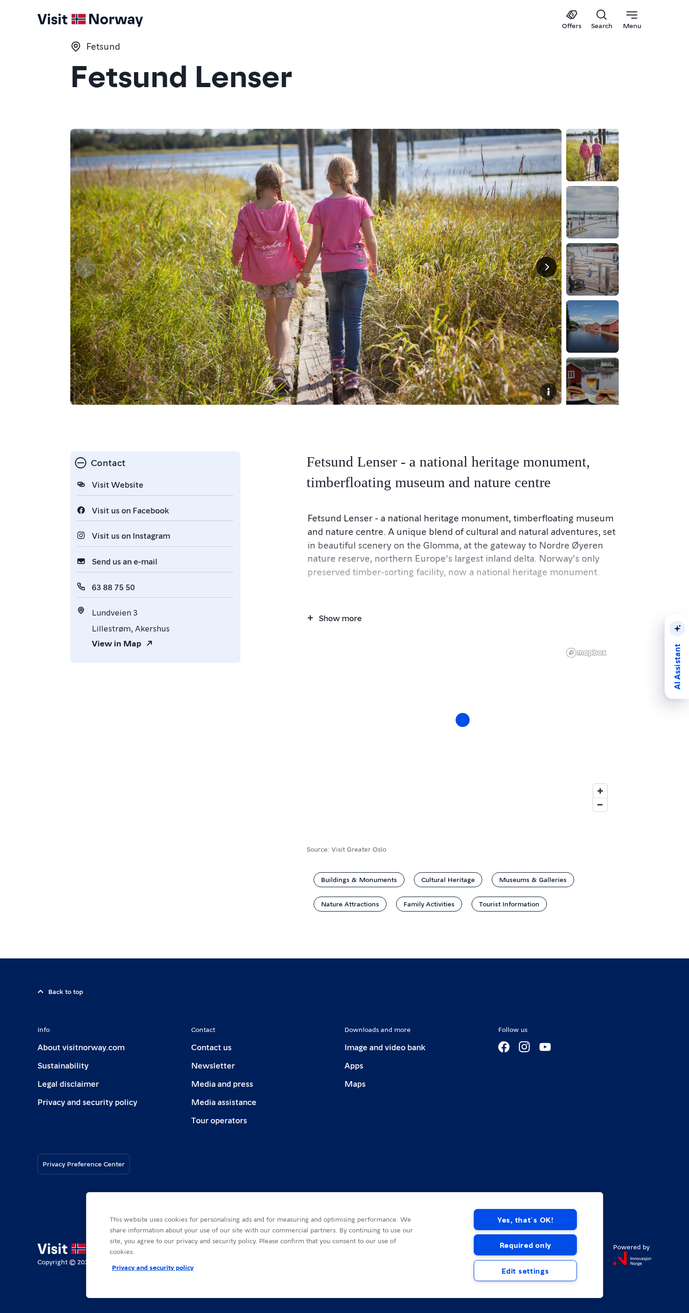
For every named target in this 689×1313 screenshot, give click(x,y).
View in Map (116, 643)
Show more (340, 617)
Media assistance (223, 1101)
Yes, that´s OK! (525, 1219)
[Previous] (85, 267)
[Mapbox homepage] (586, 652)
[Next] (546, 267)
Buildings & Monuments (359, 879)
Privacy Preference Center (84, 1163)
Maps (355, 1083)
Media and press (222, 1083)
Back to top (65, 991)
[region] (344, 1245)
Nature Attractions (350, 903)
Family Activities (429, 903)
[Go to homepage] (105, 19)
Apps (353, 1065)
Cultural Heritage (448, 879)
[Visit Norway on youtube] (545, 1047)
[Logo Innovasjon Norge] (632, 1259)
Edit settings (525, 1271)
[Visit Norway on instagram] (524, 1047)
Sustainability (63, 1065)
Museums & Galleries (533, 879)
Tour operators (219, 1119)
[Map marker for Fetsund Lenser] (463, 720)
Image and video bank (384, 1046)
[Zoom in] (600, 791)
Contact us (211, 1046)
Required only (525, 1245)
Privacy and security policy (87, 1101)
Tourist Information (509, 903)
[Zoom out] (600, 804)
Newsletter (213, 1065)
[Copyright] (548, 391)
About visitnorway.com (81, 1046)
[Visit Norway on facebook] (503, 1047)
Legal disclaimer (68, 1083)
